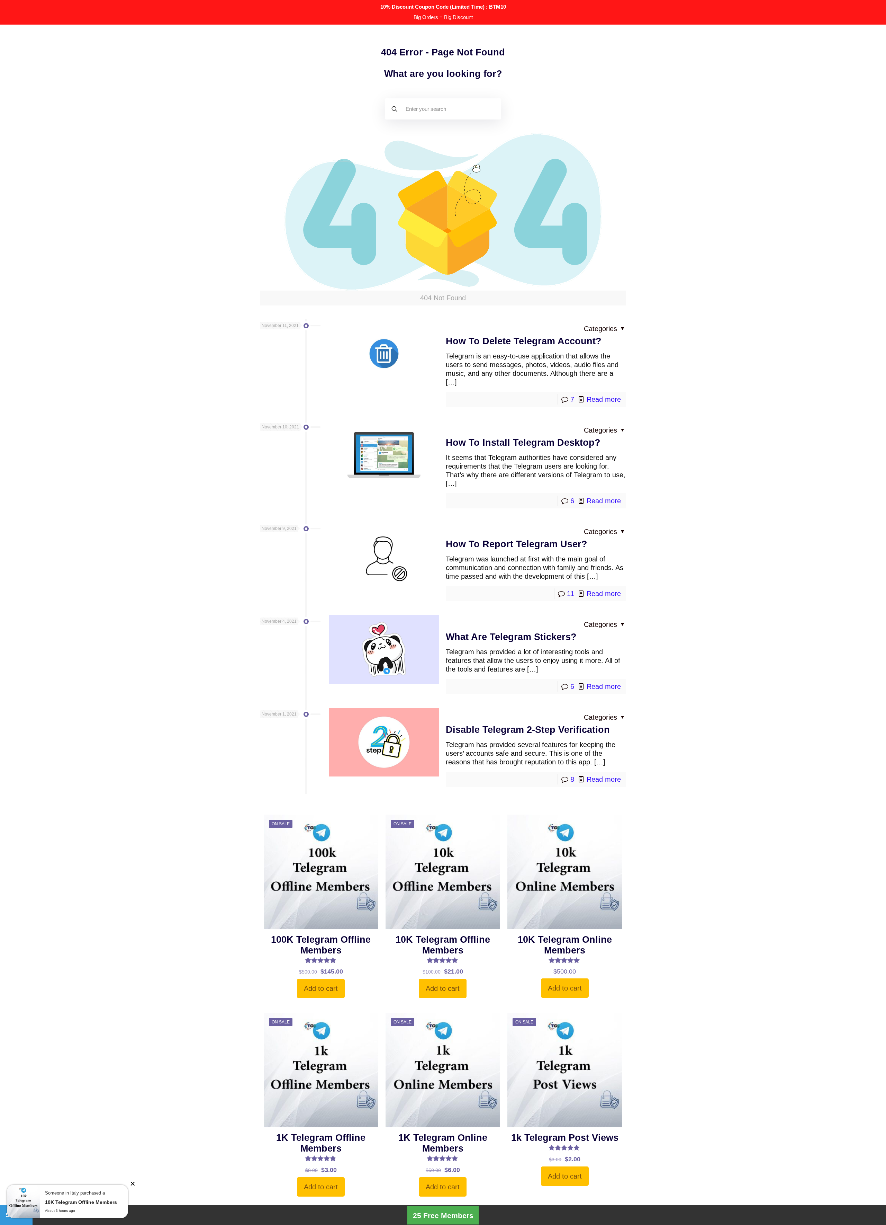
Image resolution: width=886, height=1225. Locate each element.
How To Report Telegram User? (516, 544)
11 (570, 593)
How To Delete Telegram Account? (524, 341)
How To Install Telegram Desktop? (523, 442)
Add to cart (321, 988)
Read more (604, 399)
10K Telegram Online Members (565, 945)
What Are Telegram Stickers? (511, 637)
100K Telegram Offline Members (321, 945)
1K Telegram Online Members (442, 1143)
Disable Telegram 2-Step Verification (528, 730)
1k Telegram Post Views (564, 1138)
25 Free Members (443, 1215)
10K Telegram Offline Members (443, 945)
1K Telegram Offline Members (320, 1143)
